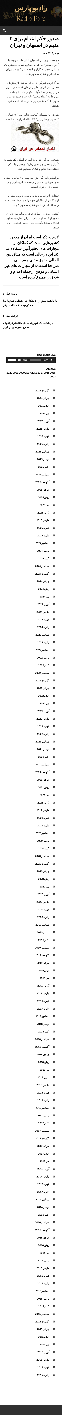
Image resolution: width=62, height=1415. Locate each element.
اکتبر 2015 (43, 1306)
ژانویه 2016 (43, 1283)
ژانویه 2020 (43, 916)
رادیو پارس (31, 7)
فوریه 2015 (43, 1367)
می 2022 (44, 703)
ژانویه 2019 (43, 1008)
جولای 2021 (43, 779)
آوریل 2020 (43, 894)
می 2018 (44, 1069)
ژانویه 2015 (43, 1374)
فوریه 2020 (43, 909)
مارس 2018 (42, 1084)
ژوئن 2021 (43, 787)
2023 (53, 376)
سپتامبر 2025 (42, 474)
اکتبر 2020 (43, 848)
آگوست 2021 (42, 771)
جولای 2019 (43, 962)
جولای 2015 (43, 1329)
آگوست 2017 (42, 1138)
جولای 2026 (43, 398)
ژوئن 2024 (43, 588)
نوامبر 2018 (43, 1023)
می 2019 (44, 978)
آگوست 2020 (42, 863)
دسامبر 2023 (42, 634)
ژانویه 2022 (43, 733)
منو (56, 30)
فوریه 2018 (43, 1092)
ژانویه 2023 (43, 642)
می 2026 (44, 413)
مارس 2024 (42, 611)
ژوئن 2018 (43, 1061)
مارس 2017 (42, 1176)
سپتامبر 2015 (42, 1313)
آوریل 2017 (43, 1168)
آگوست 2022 (42, 680)
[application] (31, 360)
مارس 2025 (42, 520)
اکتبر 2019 (43, 939)
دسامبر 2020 (42, 833)
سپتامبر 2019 (42, 947)
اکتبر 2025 (43, 466)
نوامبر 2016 (43, 1206)
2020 (22, 372)
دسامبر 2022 (42, 649)
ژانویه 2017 (43, 1191)
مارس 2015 (42, 1359)
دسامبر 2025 (42, 451)
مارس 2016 (42, 1268)
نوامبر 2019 (43, 932)
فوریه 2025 (43, 527)
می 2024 (44, 596)
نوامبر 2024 (43, 550)
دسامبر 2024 (42, 543)
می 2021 (44, 794)
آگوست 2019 (42, 955)
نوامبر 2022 (43, 657)
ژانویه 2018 (43, 1100)
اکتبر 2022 (43, 665)
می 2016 (44, 1252)
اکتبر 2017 (43, 1123)
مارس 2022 (42, 718)
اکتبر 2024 (43, 558)
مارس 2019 (42, 993)
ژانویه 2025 (43, 535)
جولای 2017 (43, 1145)
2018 (34, 372)
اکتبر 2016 (43, 1214)
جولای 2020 (43, 871)
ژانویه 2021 (43, 825)
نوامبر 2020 (43, 840)
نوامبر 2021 (43, 749)
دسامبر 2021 (42, 741)
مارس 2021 (42, 810)
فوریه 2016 (43, 1275)
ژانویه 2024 (43, 626)
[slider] (12, 359)
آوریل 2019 (43, 985)
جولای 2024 (43, 581)
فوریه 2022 (43, 726)
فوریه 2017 (43, 1184)
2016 (46, 372)
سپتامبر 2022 (42, 672)
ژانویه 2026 (43, 443)
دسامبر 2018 (42, 1016)
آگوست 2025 (42, 481)
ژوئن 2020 (43, 878)
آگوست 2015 (42, 1321)
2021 (15, 372)
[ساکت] (19, 360)
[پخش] (51, 360)
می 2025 (44, 504)
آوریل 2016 (43, 1260)
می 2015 (44, 1344)
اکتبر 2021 (43, 756)
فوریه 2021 (43, 817)
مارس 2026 (42, 428)
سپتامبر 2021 (42, 764)
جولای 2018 (43, 1054)
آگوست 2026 (42, 390)
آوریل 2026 (43, 420)
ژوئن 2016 (43, 1245)
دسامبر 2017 (42, 1107)
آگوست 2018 (42, 1046)
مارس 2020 (42, 901)
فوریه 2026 (43, 436)
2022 (9, 372)
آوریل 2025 (43, 512)
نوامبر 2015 (43, 1298)
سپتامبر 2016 (42, 1222)
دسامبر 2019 (42, 924)
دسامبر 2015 (42, 1290)
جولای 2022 (43, 688)
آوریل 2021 (43, 802)
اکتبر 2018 (43, 1031)
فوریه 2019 (43, 1000)
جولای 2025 (43, 489)
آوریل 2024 (43, 604)
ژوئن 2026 (43, 405)
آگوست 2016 (42, 1229)
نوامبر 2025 (43, 459)
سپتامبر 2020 (42, 855)
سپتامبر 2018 (42, 1039)
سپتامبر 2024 (42, 565)
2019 (28, 372)
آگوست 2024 (42, 573)
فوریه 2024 (43, 619)
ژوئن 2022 (43, 695)
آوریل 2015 (43, 1351)
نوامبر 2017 (43, 1115)
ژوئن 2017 (43, 1153)
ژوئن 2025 (43, 497)
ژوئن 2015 (43, 1336)
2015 (53, 372)
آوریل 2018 (43, 1077)
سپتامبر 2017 (42, 1130)
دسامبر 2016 (42, 1199)
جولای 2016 (43, 1237)
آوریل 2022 (43, 710)
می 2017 (44, 1161)
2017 (40, 372)
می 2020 (44, 886)
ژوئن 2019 (43, 970)
